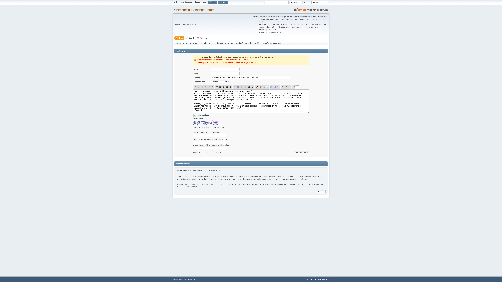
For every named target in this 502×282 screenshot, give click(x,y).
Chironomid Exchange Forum (194, 9)
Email (196, 73)
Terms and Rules (316, 279)
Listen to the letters (200, 127)
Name (196, 69)
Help (307, 279)
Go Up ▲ (326, 279)
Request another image (216, 127)
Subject (197, 77)
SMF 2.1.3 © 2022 (178, 279)
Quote (322, 191)
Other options (203, 115)
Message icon (199, 82)
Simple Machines (190, 279)
